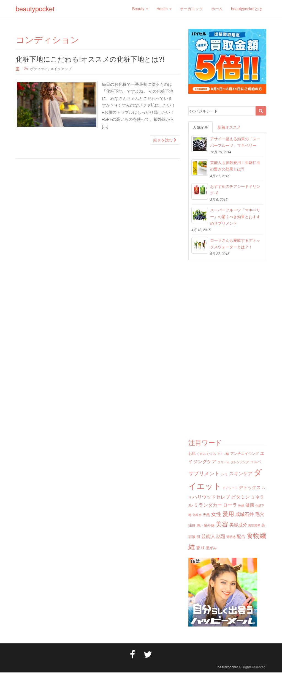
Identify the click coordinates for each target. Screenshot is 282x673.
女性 (216, 513)
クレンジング (240, 462)
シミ (224, 473)
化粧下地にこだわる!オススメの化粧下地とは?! (90, 59)
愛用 (228, 513)
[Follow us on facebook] (132, 653)
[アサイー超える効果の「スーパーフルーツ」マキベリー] (199, 144)
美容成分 (238, 524)
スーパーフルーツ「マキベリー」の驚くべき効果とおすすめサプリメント (235, 216)
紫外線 (209, 525)
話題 (220, 536)
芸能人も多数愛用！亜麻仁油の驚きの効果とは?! (235, 166)
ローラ (230, 504)
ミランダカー (208, 504)
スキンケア (241, 473)
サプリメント (204, 473)
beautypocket (35, 8)
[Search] (260, 111)
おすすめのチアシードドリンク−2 (235, 189)
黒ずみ (211, 547)
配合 (241, 536)
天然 (206, 514)
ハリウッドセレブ (211, 496)
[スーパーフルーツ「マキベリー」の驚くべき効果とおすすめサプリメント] (199, 215)
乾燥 (241, 505)
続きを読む (163, 140)
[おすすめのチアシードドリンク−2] (199, 191)
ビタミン (240, 496)
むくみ (211, 454)
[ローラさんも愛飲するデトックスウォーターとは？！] (199, 245)
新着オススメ (229, 127)
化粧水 (197, 515)
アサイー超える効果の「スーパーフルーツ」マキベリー (235, 142)
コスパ (255, 461)
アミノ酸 (223, 454)
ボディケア (39, 68)
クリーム (224, 462)
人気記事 (200, 127)
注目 (192, 525)
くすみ (201, 454)
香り (200, 547)
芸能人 (208, 535)
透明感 (230, 537)
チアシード (230, 488)
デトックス (250, 487)
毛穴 (259, 513)
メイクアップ (61, 68)
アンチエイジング (244, 453)
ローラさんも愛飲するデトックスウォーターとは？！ (235, 243)
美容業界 (254, 525)
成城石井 (244, 513)
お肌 (192, 453)
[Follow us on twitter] (148, 653)
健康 (249, 505)
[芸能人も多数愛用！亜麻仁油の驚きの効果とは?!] (199, 167)
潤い (200, 525)
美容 (222, 523)
